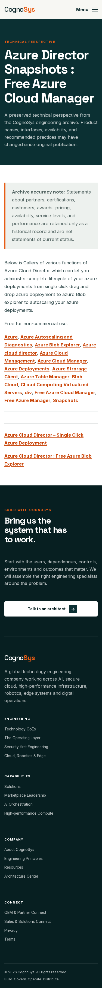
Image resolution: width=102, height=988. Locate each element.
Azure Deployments (27, 368)
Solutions (12, 786)
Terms (9, 939)
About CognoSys (19, 849)
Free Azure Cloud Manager (65, 392)
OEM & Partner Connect (25, 912)
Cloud (11, 384)
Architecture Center (21, 876)
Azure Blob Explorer (57, 345)
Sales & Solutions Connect (27, 921)
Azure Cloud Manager (62, 361)
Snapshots (65, 400)
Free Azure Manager (27, 400)
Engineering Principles (23, 858)
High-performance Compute (28, 813)
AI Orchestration (18, 804)
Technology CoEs (20, 729)
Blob (77, 376)
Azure (11, 337)
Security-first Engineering (26, 747)
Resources (13, 867)
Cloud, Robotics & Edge (25, 756)
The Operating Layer (22, 738)
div (28, 392)
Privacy (11, 930)
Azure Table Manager (45, 376)
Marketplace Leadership (25, 795)
